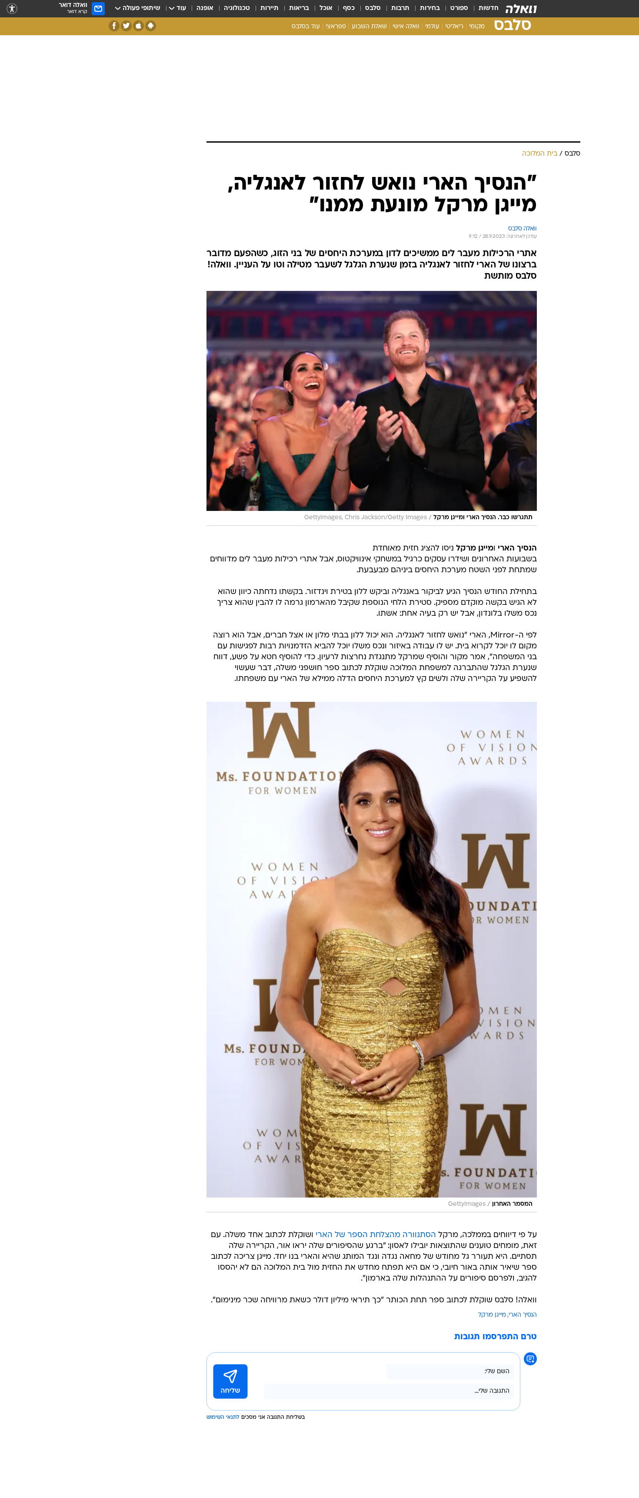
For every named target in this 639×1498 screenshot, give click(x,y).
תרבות (400, 8)
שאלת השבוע (369, 27)
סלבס (373, 8)
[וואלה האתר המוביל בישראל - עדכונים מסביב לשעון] (521, 8)
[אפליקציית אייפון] (138, 25)
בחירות (430, 8)
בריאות (299, 8)
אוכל (326, 8)
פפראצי (336, 27)
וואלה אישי (406, 27)
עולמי (432, 27)
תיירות (269, 8)
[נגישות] (12, 8)
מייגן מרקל (492, 1315)
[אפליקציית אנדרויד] (150, 25)
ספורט (459, 8)
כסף (349, 8)
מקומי (477, 27)
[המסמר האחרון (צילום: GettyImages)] (371, 957)
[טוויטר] (126, 25)
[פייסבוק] (114, 25)
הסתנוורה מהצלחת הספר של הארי (376, 1235)
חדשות (489, 8)
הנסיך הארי (523, 1315)
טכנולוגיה (237, 8)
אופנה (204, 8)
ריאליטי (454, 27)
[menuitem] (483, 8)
